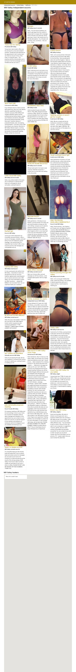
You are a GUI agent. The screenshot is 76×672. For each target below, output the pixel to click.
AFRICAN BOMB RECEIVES (37, 164)
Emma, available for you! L (37, 299)
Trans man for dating (12, 45)
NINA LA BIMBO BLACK (13, 447)
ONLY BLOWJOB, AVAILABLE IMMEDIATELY (60, 221)
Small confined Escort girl (59, 155)
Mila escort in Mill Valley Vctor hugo (36, 351)
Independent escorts (9, 5)
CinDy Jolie (54, 328)
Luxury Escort (55, 50)
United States (20, 5)
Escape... (31, 26)
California (27, 5)
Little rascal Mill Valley (13, 175)
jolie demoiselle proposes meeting (14, 406)
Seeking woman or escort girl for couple (59, 116)
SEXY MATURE (10, 103)
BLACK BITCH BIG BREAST (15, 315)
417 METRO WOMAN (9, 2)
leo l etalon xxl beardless (14, 353)
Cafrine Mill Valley (11, 267)
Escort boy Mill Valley (58, 410)
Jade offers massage (35, 270)
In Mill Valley (32, 66)
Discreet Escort (33, 216)
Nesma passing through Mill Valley (60, 273)
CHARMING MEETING (36, 106)
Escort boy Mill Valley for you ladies (59, 371)
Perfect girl (9, 231)
